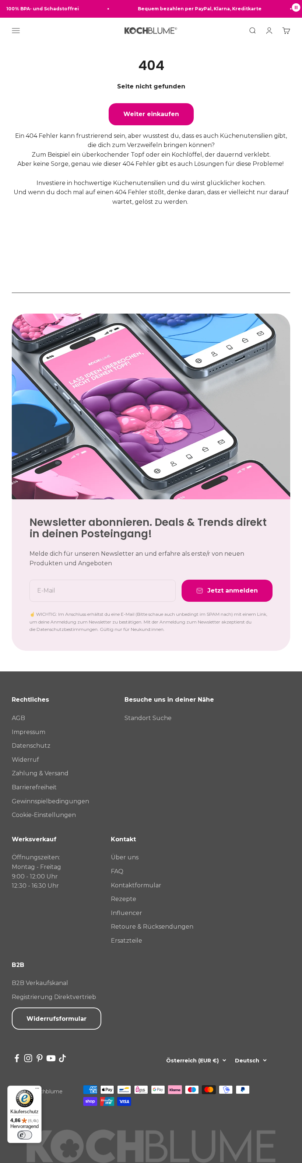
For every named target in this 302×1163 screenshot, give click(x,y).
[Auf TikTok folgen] (62, 1058)
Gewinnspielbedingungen (50, 801)
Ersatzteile (126, 940)
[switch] (24, 1135)
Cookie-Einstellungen (44, 814)
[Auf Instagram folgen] (28, 1058)
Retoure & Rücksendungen (152, 926)
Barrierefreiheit (34, 787)
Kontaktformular (136, 885)
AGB (18, 718)
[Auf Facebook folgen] (17, 1058)
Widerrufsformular (57, 1018)
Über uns (124, 857)
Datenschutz (31, 745)
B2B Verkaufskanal (40, 982)
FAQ (117, 871)
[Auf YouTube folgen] (51, 1058)
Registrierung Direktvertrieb (54, 996)
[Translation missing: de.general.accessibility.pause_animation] (296, 9)
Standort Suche (148, 718)
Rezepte (123, 898)
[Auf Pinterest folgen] (40, 1058)
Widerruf (25, 759)
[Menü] (37, 1090)
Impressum (28, 732)
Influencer (126, 912)
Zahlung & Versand (40, 773)
